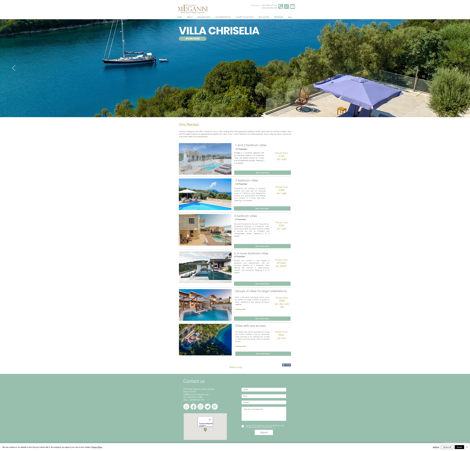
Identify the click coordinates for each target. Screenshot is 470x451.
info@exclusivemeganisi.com (196, 394)
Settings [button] (436, 447)
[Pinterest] (215, 407)
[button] (205, 194)
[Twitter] (208, 407)
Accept (459, 447)
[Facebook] (193, 407)
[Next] (456, 68)
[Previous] (13, 68)
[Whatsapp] (186, 407)
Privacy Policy (96, 447)
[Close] (467, 447)
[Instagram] (201, 407)
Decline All (447, 447)
